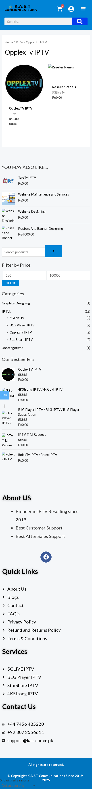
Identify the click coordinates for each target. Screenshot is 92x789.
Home (9, 42)
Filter (10, 283)
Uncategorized (12, 348)
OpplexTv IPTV (21, 332)
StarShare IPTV (21, 340)
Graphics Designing (16, 303)
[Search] (80, 21)
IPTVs (6, 311)
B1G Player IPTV (22, 325)
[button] (83, 8)
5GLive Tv (17, 318)
